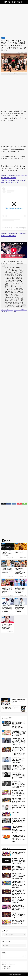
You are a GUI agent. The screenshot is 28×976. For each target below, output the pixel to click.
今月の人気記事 (6, 968)
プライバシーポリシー (8, 964)
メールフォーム (6, 966)
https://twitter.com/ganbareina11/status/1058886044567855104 (14, 310)
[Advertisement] (14, 20)
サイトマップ (6, 963)
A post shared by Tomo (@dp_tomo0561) (14, 227)
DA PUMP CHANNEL (14, 2)
